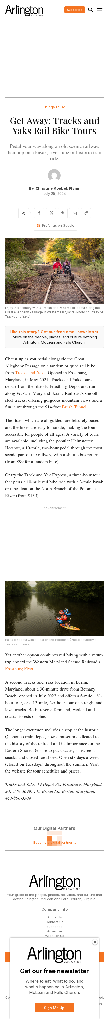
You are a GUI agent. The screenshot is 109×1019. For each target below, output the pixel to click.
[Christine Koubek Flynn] (54, 175)
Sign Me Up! (54, 1008)
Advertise (54, 931)
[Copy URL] (86, 213)
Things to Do (54, 107)
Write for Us (54, 936)
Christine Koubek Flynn (57, 188)
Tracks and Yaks (30, 372)
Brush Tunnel (74, 407)
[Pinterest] (63, 213)
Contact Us (54, 922)
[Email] (74, 213)
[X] (51, 213)
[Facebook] (39, 213)
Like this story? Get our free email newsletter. (54, 331)
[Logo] (24, 10)
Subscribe (55, 927)
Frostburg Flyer (19, 668)
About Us (54, 917)
